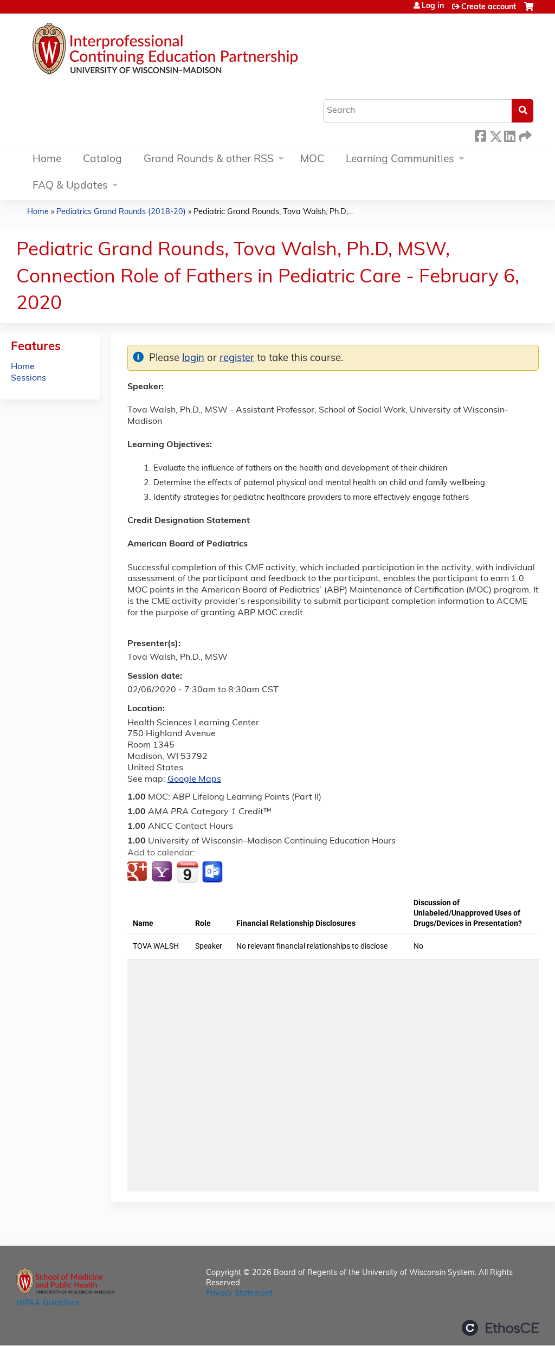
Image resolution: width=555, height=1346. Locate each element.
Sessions (28, 378)
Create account (488, 7)
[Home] (198, 51)
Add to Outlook (213, 872)
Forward (524, 134)
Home (47, 159)
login (193, 358)
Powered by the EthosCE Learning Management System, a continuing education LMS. (500, 1328)
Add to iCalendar (187, 872)
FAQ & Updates (70, 186)
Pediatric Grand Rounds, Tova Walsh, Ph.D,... (273, 212)
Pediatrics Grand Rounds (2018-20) (121, 212)
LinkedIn (509, 134)
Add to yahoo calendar (163, 872)
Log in (433, 6)
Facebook (480, 134)
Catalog (102, 159)
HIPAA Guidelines (48, 1303)
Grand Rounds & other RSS (209, 159)
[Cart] (528, 11)
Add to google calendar (138, 872)
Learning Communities (400, 159)
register (237, 358)
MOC (312, 159)
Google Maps (194, 779)
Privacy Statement (239, 1294)
